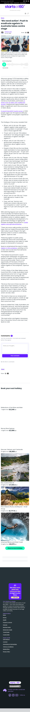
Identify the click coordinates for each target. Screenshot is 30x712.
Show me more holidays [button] (15, 548)
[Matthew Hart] (2, 32)
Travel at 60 (16, 3)
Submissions (6, 639)
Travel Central (23, 3)
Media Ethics (6, 649)
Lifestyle (5, 625)
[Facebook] (24, 1)
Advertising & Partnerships (10, 644)
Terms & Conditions (8, 647)
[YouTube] (28, 1)
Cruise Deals (6, 634)
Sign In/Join (6, 3)
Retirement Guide (7, 630)
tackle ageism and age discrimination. (14, 223)
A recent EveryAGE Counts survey (12, 111)
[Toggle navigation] (25, 13)
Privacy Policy (6, 651)
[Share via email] (26, 32)
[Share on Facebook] (28, 32)
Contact (5, 642)
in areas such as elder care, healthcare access (13, 102)
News (2, 369)
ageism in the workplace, (9, 248)
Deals (11, 3)
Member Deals (7, 627)
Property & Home (7, 622)
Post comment (15, 355)
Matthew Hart (8, 31)
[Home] (15, 6)
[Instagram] (26, 1)
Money (4, 617)
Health (4, 620)
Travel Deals (6, 632)
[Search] (28, 13)
